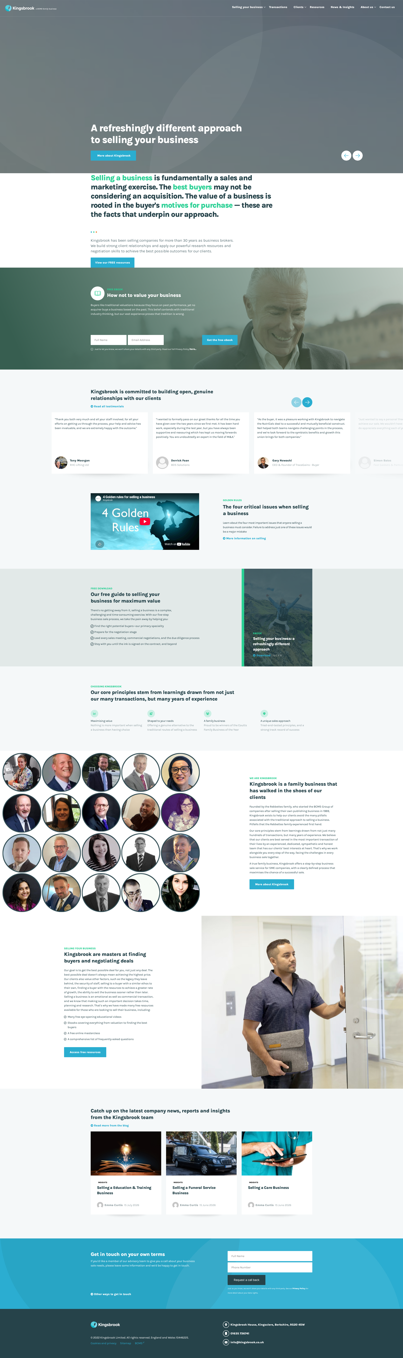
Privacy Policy (298, 1288)
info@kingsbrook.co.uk (247, 1342)
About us (367, 7)
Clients (299, 7)
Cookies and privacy (103, 1343)
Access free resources (85, 1052)
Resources (317, 7)
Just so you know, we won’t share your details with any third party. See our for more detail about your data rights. (268, 1290)
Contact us (387, 7)
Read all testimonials (108, 406)
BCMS (138, 1343)
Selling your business (247, 7)
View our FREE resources (113, 262)
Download (263, 655)
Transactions (278, 7)
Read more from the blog (111, 1125)
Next (358, 156)
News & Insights (342, 7)
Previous (346, 156)
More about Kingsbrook (114, 155)
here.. (193, 349)
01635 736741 (239, 1333)
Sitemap (125, 1343)
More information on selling (245, 538)
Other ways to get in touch (112, 1294)
